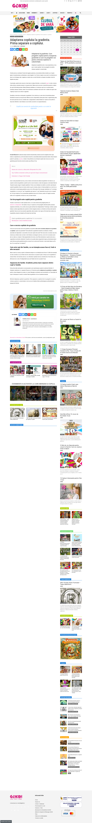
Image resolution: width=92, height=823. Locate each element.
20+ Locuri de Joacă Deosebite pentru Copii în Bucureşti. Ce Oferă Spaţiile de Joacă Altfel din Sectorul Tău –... (65, 572)
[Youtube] (81, 1)
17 (61, 49)
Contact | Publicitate (39, 803)
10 (61, 47)
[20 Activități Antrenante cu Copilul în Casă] (63, 756)
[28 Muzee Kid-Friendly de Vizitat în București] (77, 551)
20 (71, 49)
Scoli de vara (63, 111)
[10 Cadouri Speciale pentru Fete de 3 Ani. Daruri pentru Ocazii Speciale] (77, 669)
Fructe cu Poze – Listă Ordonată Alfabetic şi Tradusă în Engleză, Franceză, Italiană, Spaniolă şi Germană (64, 522)
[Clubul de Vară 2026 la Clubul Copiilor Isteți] (71, 134)
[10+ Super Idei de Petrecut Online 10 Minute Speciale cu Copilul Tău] (63, 772)
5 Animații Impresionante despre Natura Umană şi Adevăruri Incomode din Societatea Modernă (74, 729)
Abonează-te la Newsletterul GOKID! (43, 810)
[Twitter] (79, 1)
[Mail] (73, 1)
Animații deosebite (66, 697)
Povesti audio (63, 603)
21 (74, 49)
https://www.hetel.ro (25, 320)
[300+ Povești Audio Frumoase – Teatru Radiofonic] (17, 413)
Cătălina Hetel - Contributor (19, 46)
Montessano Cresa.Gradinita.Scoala (22, 220)
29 (67, 43)
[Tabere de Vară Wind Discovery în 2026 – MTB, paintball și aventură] (71, 74)
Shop (36, 814)
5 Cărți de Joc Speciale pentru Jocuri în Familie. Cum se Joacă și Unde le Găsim (71, 446)
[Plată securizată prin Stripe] (68, 812)
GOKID (61, 64)
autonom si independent (15, 204)
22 (77, 49)
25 (64, 52)
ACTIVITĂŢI (55, 12)
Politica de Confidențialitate (41, 816)
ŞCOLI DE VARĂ (22, 12)
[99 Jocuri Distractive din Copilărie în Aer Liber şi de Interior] (49, 413)
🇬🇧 (75, 12)
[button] (80, 12)
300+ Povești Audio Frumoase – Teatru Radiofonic (70, 583)
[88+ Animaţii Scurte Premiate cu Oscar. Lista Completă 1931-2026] (63, 716)
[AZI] (18, 393)
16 (80, 47)
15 (77, 47)
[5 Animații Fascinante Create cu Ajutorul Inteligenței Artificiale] (63, 702)
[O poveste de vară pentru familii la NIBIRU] (17, 370)
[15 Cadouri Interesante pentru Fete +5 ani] (71, 491)
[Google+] (67, 1)
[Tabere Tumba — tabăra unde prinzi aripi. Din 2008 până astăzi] (71, 198)
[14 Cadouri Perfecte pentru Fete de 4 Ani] (65, 669)
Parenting (15, 34)
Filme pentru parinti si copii (74, 743)
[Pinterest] (75, 1)
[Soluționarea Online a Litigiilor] (71, 804)
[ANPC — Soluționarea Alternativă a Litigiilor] (71, 798)
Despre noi (37, 801)
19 (67, 49)
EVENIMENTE (34, 12)
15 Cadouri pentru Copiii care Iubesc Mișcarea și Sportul (69, 385)
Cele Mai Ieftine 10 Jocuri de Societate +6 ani (69, 415)
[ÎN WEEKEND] (33, 393)
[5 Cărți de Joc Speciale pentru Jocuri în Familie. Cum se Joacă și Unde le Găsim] (71, 460)
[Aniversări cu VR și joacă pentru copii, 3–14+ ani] (49, 370)
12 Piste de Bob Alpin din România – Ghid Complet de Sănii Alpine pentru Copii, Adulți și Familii (71, 288)
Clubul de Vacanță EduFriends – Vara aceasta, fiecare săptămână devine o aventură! (70, 153)
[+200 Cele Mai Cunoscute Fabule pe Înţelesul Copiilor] (33, 413)
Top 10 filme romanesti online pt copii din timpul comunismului (29, 173)
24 (61, 52)
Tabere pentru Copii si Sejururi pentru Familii (69, 81)
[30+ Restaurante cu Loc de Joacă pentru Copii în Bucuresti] (77, 565)
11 (64, 47)
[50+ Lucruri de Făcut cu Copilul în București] (71, 333)
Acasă (11, 34)
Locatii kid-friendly (16, 362)
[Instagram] (69, 1)
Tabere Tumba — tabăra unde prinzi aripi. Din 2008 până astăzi (71, 185)
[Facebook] (65, 1)
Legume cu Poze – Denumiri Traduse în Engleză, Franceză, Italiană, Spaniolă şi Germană (75, 522)
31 (74, 43)
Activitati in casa (72, 757)
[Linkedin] (71, 1)
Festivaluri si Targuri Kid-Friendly (21, 176)
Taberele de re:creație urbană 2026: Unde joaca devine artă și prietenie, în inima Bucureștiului (71, 216)
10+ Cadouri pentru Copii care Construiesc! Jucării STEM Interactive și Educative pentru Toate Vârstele (76, 690)
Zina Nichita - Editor (64, 260)
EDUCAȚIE (62, 12)
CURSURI (42, 12)
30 (71, 43)
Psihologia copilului (22, 34)
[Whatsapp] (23, 49)
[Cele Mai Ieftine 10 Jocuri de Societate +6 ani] (71, 427)
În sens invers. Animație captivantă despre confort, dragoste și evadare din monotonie (75, 708)
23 (80, 49)
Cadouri (62, 404)
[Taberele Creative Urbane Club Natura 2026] (71, 104)
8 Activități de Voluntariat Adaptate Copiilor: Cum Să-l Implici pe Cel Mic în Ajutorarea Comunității (49, 357)
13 (71, 47)
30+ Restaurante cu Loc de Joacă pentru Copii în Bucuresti (76, 571)
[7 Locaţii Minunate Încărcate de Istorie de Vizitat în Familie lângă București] (65, 551)
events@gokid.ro (21, 803)
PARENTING (69, 12)
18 (64, 49)
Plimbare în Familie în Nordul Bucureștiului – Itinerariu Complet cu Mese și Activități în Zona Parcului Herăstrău (70, 256)
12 (67, 47)
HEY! (12, 12)
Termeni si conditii (39, 818)
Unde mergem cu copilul (65, 339)
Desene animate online (73, 703)
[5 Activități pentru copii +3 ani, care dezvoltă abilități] (65, 622)
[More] (26, 49)
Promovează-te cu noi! (40, 805)
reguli (47, 83)
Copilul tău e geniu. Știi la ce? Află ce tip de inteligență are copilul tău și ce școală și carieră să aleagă (17, 357)
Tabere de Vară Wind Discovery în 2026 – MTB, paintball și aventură (70, 62)
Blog (69, 773)
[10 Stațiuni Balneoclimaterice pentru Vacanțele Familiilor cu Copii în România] (65, 537)
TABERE (28, 12)
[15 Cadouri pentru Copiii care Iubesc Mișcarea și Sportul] (71, 398)
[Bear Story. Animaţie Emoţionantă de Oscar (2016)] (63, 723)
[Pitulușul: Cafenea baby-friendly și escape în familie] (33, 370)
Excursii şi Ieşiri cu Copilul (65, 277)
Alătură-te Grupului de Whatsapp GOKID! (44, 812)
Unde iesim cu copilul (66, 531)
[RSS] (77, 1)
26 (67, 52)
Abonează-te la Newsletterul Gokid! (17, 337)
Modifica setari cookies (6, 821)
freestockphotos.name (52, 290)
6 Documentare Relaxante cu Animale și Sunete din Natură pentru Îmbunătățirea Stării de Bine (75, 748)
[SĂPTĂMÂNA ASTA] (49, 393)
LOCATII (48, 12)
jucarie (21, 159)
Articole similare (15, 341)
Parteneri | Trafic (39, 808)
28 (64, 43)
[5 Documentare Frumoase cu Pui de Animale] (63, 742)
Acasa (36, 799)
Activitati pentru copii (16, 405)
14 (74, 47)
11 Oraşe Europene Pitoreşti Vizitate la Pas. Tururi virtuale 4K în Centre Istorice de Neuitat (70, 350)
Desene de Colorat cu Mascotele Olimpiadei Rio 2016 (26, 169)
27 (61, 43)
